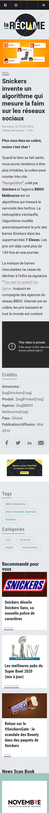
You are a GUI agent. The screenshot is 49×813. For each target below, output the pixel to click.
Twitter (18, 443)
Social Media (30, 547)
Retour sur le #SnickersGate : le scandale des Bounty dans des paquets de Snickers (22, 734)
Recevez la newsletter (32, 5)
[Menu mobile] (5, 5)
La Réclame (24, 26)
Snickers (10, 519)
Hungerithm (12, 183)
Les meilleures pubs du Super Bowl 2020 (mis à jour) (24, 671)
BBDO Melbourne (15, 504)
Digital (9, 547)
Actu (8, 539)
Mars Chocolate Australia (20, 511)
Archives (25, 539)
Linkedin (29, 443)
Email (41, 443)
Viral (5, 73)
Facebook (6, 443)
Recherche (43, 5)
